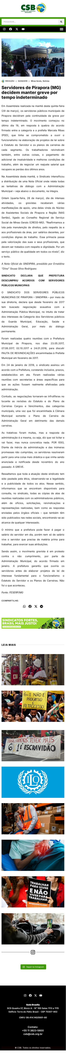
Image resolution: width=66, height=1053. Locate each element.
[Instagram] (4, 29)
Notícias (46, 81)
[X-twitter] (17, 29)
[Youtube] (23, 29)
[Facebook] (10, 29)
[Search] (61, 22)
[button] (61, 29)
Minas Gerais (36, 81)
